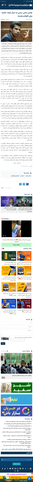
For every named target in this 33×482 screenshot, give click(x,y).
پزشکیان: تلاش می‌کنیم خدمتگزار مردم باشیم (21, 375)
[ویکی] (18, 471)
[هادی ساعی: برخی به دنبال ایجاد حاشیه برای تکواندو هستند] (16, 31)
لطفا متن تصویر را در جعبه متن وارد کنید (23, 337)
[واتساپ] (15, 471)
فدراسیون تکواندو (15, 176)
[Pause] (3, 236)
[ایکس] (28, 468)
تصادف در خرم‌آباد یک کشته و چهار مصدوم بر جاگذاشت (19, 439)
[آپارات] (23, 468)
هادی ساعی (28, 176)
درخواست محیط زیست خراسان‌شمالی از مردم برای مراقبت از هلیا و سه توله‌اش (16, 432)
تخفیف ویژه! (16, 245)
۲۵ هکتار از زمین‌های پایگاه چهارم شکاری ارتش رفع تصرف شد (17, 424)
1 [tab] (7, 351)
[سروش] (13, 468)
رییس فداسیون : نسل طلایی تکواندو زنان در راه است (10, 209)
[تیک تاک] (5, 468)
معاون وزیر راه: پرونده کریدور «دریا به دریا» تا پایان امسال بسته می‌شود (17, 446)
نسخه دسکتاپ (17, 464)
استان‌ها (19, 163)
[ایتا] (15, 468)
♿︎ (29, 478)
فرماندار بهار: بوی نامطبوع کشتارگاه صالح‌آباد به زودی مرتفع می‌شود (16, 449)
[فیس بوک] (7, 468)
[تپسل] (2, 219)
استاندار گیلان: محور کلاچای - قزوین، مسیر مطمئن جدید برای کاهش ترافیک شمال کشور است (16, 442)
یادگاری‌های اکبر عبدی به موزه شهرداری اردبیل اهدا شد (19, 426)
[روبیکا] (25, 468)
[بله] (20, 468)
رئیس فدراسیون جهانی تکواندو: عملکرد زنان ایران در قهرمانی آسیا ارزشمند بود (25, 209)
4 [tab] (2, 351)
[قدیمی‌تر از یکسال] (24, 201)
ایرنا (19, 5)
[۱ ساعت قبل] (16, 363)
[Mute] (5, 236)
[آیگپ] (18, 468)
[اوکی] (2, 468)
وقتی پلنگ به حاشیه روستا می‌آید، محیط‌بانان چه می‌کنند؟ (18, 421)
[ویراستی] (10, 468)
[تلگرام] (30, 468)
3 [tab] (3, 351)
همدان (14, 163)
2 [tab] (5, 351)
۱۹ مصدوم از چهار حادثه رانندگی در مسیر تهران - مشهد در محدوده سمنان (17, 436)
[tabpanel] (16, 366)
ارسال (3, 343)
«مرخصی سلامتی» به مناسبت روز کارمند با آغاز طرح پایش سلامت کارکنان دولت (17, 429)
